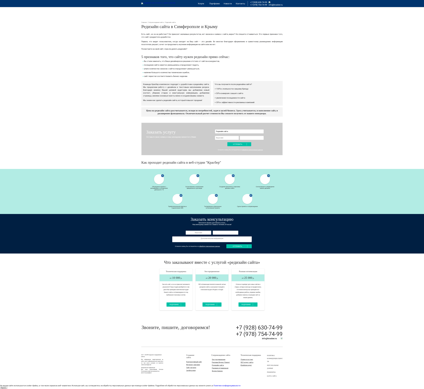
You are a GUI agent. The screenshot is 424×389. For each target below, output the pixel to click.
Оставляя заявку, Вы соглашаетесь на (240, 150)
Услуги (201, 3)
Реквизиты (271, 372)
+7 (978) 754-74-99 (259, 334)
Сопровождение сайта (156, 22)
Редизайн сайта (218, 365)
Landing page (191, 370)
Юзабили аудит (246, 365)
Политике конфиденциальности (227, 386)
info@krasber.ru (276, 5)
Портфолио (214, 3)
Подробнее (174, 304)
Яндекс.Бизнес (217, 371)
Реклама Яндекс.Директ (221, 362)
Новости (228, 3)
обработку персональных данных (252, 150)
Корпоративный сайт (194, 362)
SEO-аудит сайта (247, 362)
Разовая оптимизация (248, 271)
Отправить (237, 144)
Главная (144, 22)
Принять (3, 388)
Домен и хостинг (247, 359)
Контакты (240, 3)
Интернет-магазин (193, 365)
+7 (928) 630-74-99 (259, 327)
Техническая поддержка (176, 271)
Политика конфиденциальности (275, 358)
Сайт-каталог (191, 367)
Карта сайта (271, 376)
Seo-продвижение (212, 271)
